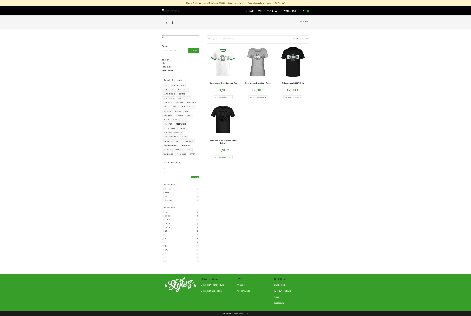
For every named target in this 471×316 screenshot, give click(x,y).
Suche (165, 46)
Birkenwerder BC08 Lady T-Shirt (258, 83)
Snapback (188, 141)
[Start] (301, 21)
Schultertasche (171, 137)
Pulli (184, 120)
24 (303, 39)
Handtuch (191, 102)
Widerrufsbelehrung (282, 291)
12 (300, 39)
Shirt (184, 137)
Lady (189, 115)
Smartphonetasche (172, 141)
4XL (166, 257)
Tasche (188, 150)
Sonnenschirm (170, 145)
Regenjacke (181, 124)
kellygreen (168, 200)
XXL (166, 250)
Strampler (185, 145)
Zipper (192, 154)
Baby (166, 85)
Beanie (182, 94)
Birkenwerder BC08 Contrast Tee (223, 83)
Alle (307, 39)
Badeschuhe (169, 90)
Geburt (180, 102)
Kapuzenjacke (188, 107)
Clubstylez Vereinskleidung (212, 285)
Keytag (178, 111)
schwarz (168, 189)
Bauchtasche (169, 94)
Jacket (175, 107)
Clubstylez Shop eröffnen (211, 291)
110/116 (167, 216)
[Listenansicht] (214, 39)
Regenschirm (169, 128)
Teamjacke (168, 154)
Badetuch (182, 90)
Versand (241, 285)
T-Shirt (306, 21)
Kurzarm (179, 115)
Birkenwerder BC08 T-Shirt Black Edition (223, 141)
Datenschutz (279, 285)
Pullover (168, 124)
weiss (167, 193)
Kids (186, 111)
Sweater (167, 150)
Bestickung (169, 98)
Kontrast (168, 115)
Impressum (279, 303)
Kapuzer (167, 111)
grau (166, 196)
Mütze (175, 120)
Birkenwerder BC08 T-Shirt (293, 83)
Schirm (182, 128)
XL (166, 246)
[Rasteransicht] (209, 39)
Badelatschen (178, 85)
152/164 (167, 227)
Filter (195, 177)
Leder (166, 120)
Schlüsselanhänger (173, 133)
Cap (187, 98)
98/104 (167, 212)
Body (179, 98)
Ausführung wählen (223, 97)
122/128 (167, 220)
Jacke (166, 107)
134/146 (167, 223)
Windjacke (181, 154)
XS (166, 231)
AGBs (276, 297)
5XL (166, 261)
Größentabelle (243, 291)
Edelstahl (168, 102)
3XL (166, 254)
